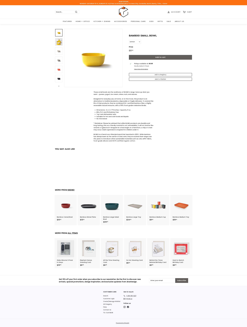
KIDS (152, 21)
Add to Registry (160, 75)
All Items (73, 233)
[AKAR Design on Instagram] (125, 307)
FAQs (105, 307)
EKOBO (71, 190)
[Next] (59, 85)
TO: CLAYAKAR (108, 313)
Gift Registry (107, 304)
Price (131, 47)
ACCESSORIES (120, 21)
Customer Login (108, 299)
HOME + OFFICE (83, 21)
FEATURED (67, 21)
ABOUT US (179, 21)
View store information (141, 69)
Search (105, 296)
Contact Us (107, 310)
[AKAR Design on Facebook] (128, 307)
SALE (169, 21)
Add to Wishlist (160, 79)
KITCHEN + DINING (102, 21)
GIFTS (160, 21)
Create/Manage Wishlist (111, 301)
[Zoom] (93, 58)
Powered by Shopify (122, 323)
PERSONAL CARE (138, 21)
